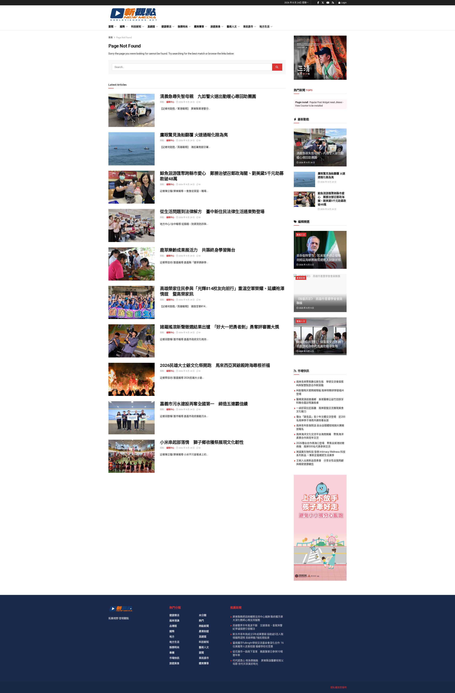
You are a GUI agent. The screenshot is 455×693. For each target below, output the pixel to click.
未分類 (202, 615)
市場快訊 (174, 658)
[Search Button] (277, 67)
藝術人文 (232, 26)
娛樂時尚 (183, 26)
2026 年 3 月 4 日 (306, 351)
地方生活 (264, 26)
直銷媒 (151, 26)
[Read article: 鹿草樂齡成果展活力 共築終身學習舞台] (131, 264)
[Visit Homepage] (133, 14)
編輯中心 (170, 102)
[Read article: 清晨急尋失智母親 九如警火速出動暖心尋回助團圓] (131, 110)
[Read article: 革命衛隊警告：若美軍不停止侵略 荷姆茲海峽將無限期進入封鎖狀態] (320, 250)
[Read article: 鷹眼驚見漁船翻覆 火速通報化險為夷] (131, 148)
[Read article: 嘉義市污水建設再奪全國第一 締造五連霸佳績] (131, 417)
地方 (171, 636)
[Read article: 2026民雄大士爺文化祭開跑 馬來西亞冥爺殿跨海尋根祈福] (131, 379)
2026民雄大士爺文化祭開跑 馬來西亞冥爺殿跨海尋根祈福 (215, 365)
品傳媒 (173, 625)
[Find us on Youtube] (327, 3)
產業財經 (301, 278)
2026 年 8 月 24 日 (186, 102)
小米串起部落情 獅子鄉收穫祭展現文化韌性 (201, 442)
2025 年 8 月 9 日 (306, 308)
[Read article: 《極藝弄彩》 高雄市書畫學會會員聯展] (320, 293)
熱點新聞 (204, 625)
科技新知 (136, 26)
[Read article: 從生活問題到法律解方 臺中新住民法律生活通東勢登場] (131, 225)
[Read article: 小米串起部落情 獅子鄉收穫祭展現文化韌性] (131, 456)
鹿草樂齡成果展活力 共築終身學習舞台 (197, 250)
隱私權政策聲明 (338, 687)
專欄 (171, 652)
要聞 (110, 26)
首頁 (110, 37)
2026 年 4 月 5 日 (306, 265)
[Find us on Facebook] (318, 3)
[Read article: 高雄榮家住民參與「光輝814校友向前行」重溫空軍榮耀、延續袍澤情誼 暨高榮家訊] (131, 302)
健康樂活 (166, 26)
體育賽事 (199, 26)
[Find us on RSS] (333, 3)
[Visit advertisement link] (320, 58)
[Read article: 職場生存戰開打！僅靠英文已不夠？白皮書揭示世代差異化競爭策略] (320, 336)
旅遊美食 (215, 26)
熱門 (201, 620)
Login (344, 2)
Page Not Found (124, 37)
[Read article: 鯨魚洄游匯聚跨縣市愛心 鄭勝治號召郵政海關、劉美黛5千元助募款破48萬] (131, 187)
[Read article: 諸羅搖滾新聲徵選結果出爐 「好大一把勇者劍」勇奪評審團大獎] (131, 340)
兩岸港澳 (174, 620)
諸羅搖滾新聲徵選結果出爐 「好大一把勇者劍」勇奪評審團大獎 (219, 327)
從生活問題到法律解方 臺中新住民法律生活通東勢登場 (212, 211)
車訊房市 (248, 26)
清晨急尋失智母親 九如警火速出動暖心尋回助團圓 (208, 96)
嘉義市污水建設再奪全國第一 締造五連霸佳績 (204, 403)
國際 (122, 26)
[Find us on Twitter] (323, 3)
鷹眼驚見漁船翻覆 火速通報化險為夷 (194, 134)
